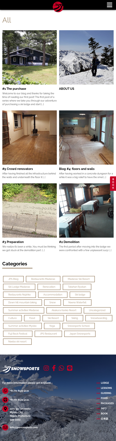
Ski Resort (53, 318)
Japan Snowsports (79, 333)
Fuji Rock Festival (17, 333)
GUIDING (106, 393)
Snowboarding (99, 318)
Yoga (52, 325)
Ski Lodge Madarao (19, 286)
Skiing (74, 318)
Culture (12, 318)
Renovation (49, 286)
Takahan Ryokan (77, 286)
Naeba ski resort (17, 341)
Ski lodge (80, 294)
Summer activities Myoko (22, 325)
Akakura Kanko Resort (64, 310)
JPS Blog (13, 279)
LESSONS (106, 388)
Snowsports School (79, 325)
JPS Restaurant (48, 333)
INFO (104, 408)
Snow (52, 302)
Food (32, 318)
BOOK (113, 183)
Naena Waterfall (77, 302)
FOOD (104, 398)
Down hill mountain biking (22, 302)
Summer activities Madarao (23, 310)
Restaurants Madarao (43, 279)
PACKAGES (107, 403)
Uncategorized (97, 310)
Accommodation (52, 294)
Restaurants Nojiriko (19, 294)
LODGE (105, 382)
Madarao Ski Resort (79, 279)
